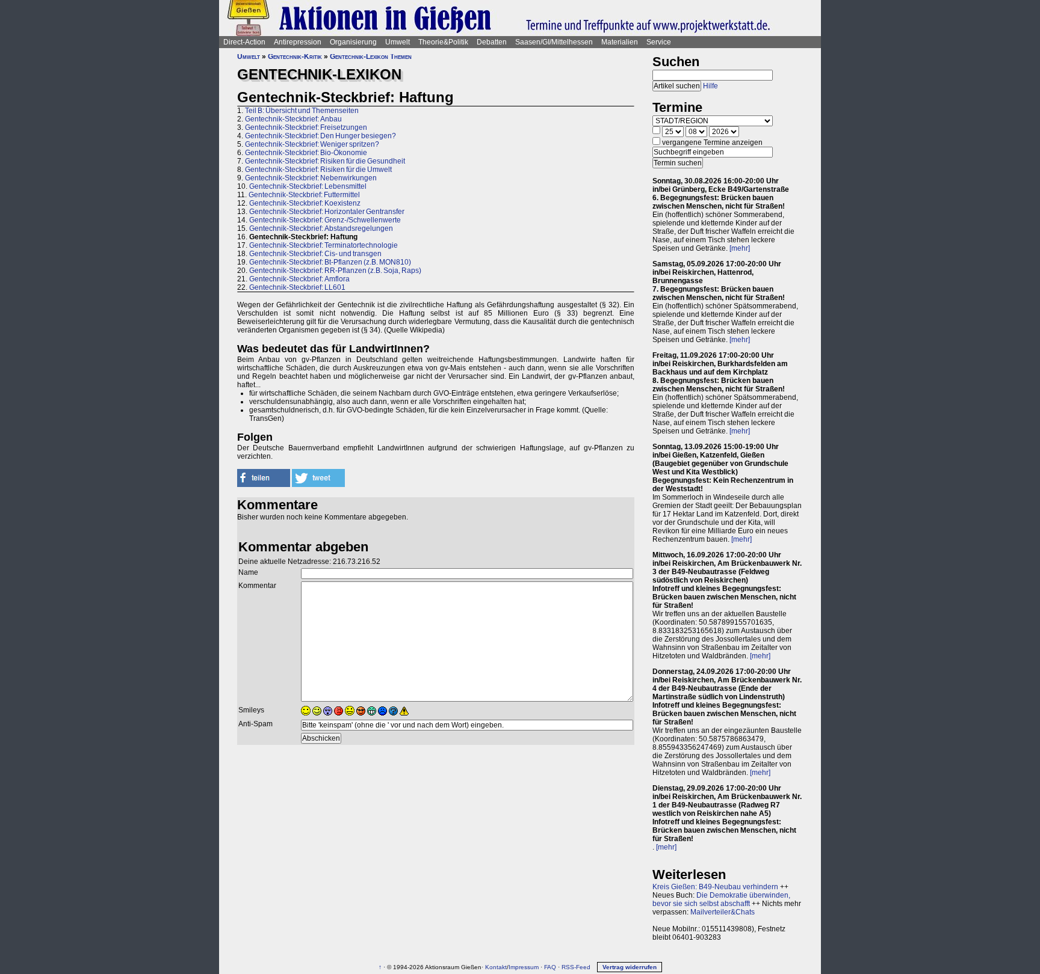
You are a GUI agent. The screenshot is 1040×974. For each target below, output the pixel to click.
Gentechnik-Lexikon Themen (371, 56)
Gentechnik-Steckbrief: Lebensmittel (308, 186)
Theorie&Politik (443, 42)
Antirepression (297, 42)
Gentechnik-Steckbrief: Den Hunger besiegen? (320, 136)
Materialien (619, 42)
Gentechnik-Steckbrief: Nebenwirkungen (311, 178)
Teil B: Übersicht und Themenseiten (302, 110)
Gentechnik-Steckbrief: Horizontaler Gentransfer (326, 211)
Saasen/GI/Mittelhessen (554, 42)
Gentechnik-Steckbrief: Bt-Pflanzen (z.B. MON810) (330, 262)
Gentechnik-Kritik (295, 56)
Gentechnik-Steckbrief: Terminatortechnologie (323, 245)
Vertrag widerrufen (629, 967)
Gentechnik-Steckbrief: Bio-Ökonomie (306, 153)
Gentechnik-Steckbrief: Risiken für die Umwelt (318, 169)
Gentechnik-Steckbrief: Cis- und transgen (315, 254)
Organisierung (353, 42)
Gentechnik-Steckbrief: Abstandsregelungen (321, 228)
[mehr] (739, 248)
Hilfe (710, 86)
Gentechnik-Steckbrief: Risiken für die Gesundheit (325, 161)
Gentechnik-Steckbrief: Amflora (299, 279)
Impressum (524, 967)
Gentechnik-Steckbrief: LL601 (297, 287)
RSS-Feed (576, 967)
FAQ (550, 967)
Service (658, 42)
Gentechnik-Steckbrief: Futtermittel (304, 195)
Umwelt (397, 42)
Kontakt (496, 967)
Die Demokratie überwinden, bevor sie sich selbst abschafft (721, 899)
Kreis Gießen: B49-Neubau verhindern (715, 887)
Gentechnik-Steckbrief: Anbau (293, 119)
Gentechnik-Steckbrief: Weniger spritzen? (312, 144)
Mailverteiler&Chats (722, 912)
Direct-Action (244, 42)
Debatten (492, 42)
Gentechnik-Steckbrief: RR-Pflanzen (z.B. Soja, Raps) (335, 270)
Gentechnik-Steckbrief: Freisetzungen (306, 127)
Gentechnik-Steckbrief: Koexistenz (305, 203)
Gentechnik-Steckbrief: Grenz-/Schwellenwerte (325, 220)
